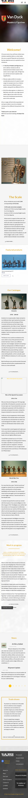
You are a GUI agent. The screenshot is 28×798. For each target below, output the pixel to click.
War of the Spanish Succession (14, 395)
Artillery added (17, 644)
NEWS (6, 785)
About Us (5, 770)
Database (5, 788)
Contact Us (6, 782)
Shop (4, 773)
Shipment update (14, 668)
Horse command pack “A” (7, 271)
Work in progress (7, 779)
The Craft (5, 776)
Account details (20, 758)
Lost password (19, 764)
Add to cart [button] (6, 275)
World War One (14, 478)
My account (19, 755)
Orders (18, 761)
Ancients (14, 311)
